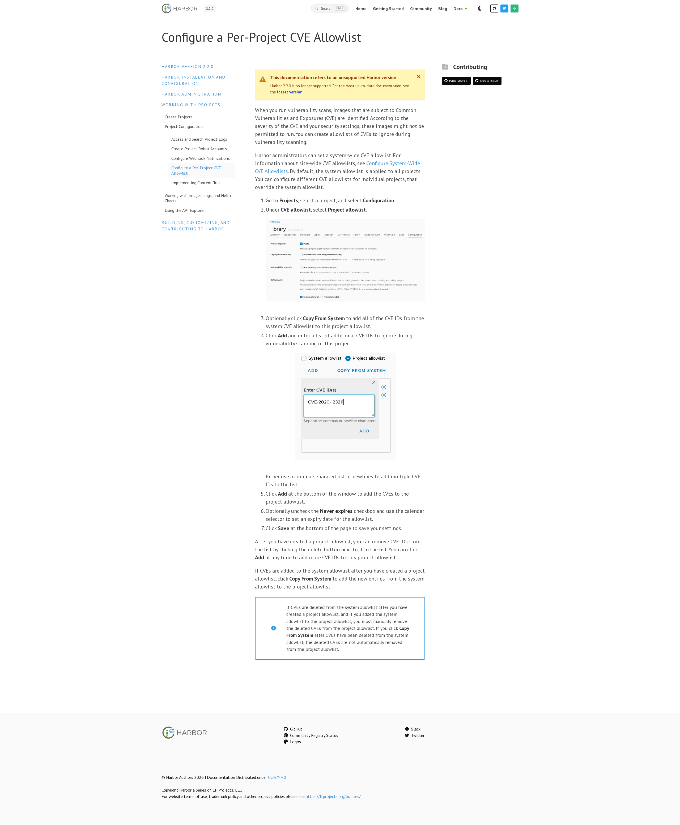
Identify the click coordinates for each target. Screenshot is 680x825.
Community (421, 8)
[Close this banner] (418, 76)
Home (361, 8)
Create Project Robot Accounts (199, 148)
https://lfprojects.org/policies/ (333, 796)
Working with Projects (191, 104)
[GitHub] (494, 8)
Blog (442, 8)
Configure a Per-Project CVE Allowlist (196, 170)
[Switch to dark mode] (479, 8)
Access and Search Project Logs (199, 139)
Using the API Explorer (185, 210)
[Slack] (514, 8)
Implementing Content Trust (196, 182)
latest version (290, 91)
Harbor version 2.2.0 (188, 66)
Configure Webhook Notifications (200, 158)
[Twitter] (504, 8)
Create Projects (179, 116)
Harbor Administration (191, 94)
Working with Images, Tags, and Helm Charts (198, 198)
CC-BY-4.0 (277, 777)
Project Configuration (184, 126)
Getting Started (388, 8)
